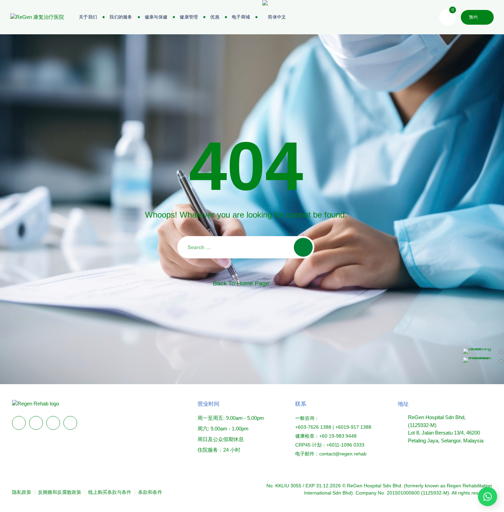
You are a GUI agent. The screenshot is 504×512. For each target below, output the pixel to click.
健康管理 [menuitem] (189, 17)
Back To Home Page (241, 283)
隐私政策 (21, 492)
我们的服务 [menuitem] (120, 17)
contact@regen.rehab (343, 453)
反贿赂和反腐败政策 (59, 492)
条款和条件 (150, 492)
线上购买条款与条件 (109, 492)
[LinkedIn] (36, 423)
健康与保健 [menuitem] (156, 17)
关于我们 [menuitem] (88, 17)
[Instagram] (53, 423)
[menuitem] (241, 17)
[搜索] (303, 247)
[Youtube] (70, 423)
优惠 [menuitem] (214, 17)
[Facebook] (19, 423)
